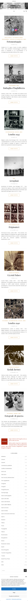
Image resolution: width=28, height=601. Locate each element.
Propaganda (5, 39)
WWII (25, 39)
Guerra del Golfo (5, 498)
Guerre (16, 413)
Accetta (14, 588)
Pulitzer (3, 531)
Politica (2, 522)
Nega (14, 592)
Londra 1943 (14, 134)
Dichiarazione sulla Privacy (16, 599)
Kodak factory (14, 369)
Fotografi (5, 320)
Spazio (2, 546)
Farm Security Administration (7, 477)
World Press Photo (5, 558)
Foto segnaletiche (14, 224)
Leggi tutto (14, 55)
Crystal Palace (14, 275)
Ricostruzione (4, 534)
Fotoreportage (10, 132)
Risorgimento (4, 537)
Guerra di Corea (4, 507)
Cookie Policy (8, 599)
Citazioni (3, 462)
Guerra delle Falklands (6, 504)
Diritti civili (3, 471)
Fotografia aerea (18, 37)
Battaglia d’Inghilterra (14, 88)
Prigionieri (14, 227)
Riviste (17, 132)
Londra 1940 (14, 323)
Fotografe (10, 413)
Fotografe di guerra (14, 415)
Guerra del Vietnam (5, 501)
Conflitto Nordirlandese (6, 468)
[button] (26, 576)
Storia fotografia (14, 272)
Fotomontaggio (14, 41)
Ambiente (3, 456)
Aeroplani (14, 180)
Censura (3, 459)
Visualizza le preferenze (14, 596)
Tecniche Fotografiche (16, 39)
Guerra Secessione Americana (8, 513)
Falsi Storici (8, 37)
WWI (14, 178)
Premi (2, 525)
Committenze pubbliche (6, 465)
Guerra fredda (4, 510)
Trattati (3, 555)
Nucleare (3, 519)
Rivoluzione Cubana (5, 543)
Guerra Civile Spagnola (6, 495)
